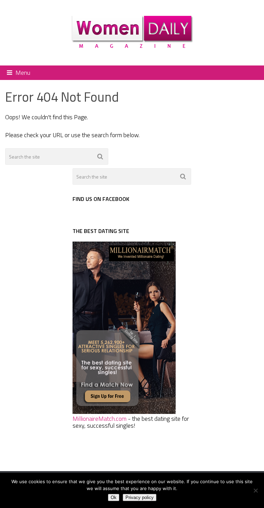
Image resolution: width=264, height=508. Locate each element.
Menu (22, 72)
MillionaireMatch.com (99, 418)
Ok (114, 497)
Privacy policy (139, 497)
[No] (255, 490)
